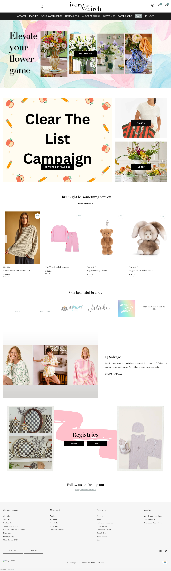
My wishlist (54, 526)
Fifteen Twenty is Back (85, 53)
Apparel (21, 16)
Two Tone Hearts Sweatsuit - (57, 267)
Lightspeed (10, 569)
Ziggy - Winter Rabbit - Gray (141, 270)
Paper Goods (125, 16)
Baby (97, 443)
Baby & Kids (109, 16)
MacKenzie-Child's (91, 16)
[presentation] (5, 238)
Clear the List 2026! (10, 540)
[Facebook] (155, 551)
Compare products (57, 530)
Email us (34, 551)
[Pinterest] (166, 551)
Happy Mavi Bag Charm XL (98, 270)
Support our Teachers (57, 167)
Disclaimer (7, 533)
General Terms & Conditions (14, 530)
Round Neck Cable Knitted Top (16, 270)
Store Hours (8, 519)
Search (42, 7)
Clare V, (141, 123)
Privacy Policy (8, 536)
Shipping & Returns (10, 526)
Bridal (74, 443)
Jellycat (149, 16)
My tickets (54, 523)
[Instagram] (160, 551)
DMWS (93, 563)
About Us (6, 516)
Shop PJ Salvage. (114, 374)
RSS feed (100, 563)
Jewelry (33, 16)
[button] (82, 84)
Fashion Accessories (51, 16)
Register (53, 516)
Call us (13, 551)
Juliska (141, 167)
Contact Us (7, 523)
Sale (138, 16)
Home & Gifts (72, 16)
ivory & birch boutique (85, 489)
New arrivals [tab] (85, 203)
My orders (54, 519)
